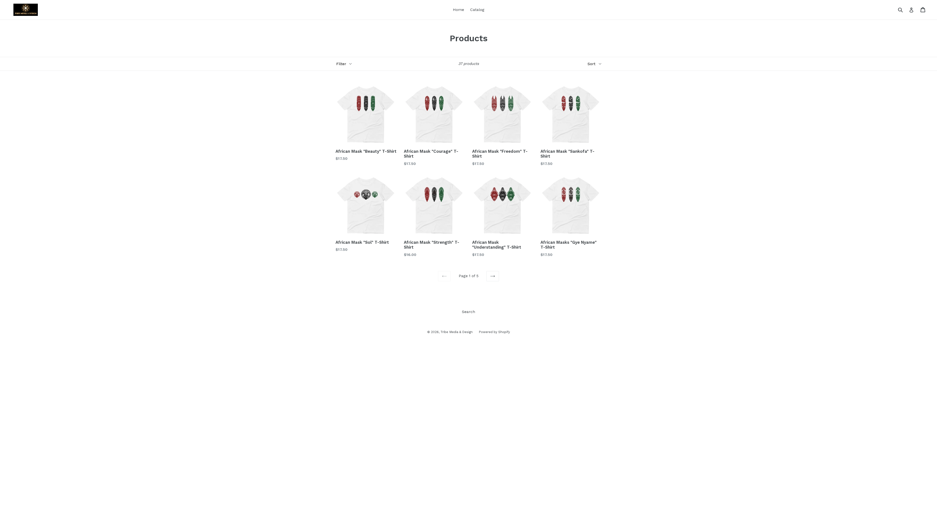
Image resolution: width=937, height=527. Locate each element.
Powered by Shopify (494, 332)
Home (458, 9)
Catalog (477, 9)
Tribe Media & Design (456, 332)
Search (468, 311)
